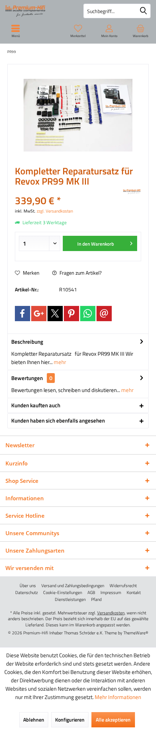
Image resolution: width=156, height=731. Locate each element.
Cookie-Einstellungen (62, 592)
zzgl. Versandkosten (55, 210)
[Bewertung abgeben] (68, 191)
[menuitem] (140, 31)
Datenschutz (26, 592)
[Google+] (38, 313)
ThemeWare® (135, 632)
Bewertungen (27, 378)
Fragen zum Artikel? (80, 272)
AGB (91, 592)
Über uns (28, 586)
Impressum (110, 592)
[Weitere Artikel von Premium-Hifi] (132, 192)
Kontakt (134, 592)
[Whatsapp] (87, 313)
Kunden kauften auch (35, 405)
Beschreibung (27, 342)
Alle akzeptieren (113, 719)
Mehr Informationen (118, 697)
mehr (59, 362)
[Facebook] (22, 313)
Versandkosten (110, 612)
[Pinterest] (71, 313)
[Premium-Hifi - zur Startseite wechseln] (39, 11)
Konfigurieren (70, 719)
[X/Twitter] (55, 313)
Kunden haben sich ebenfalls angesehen (58, 420)
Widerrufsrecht (123, 586)
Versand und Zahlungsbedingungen (72, 586)
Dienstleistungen (70, 599)
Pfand (96, 599)
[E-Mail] (104, 313)
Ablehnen (33, 719)
